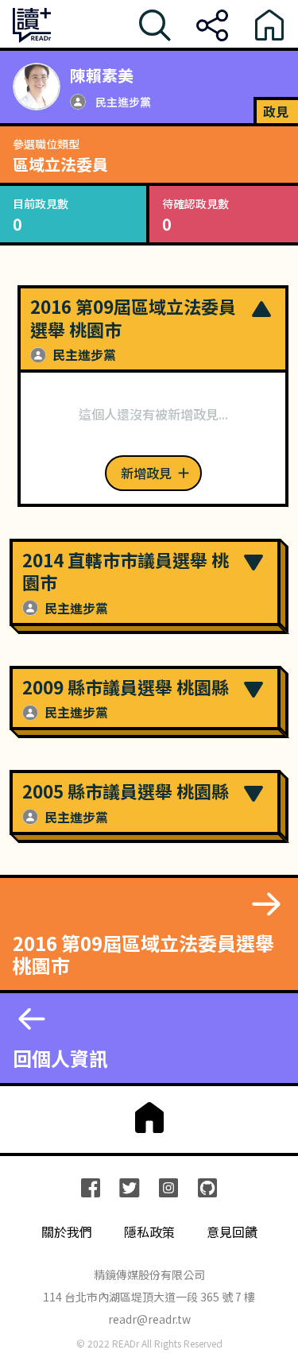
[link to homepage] (149, 1118)
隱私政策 (149, 1232)
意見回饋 (232, 1232)
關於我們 (66, 1232)
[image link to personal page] (36, 86)
